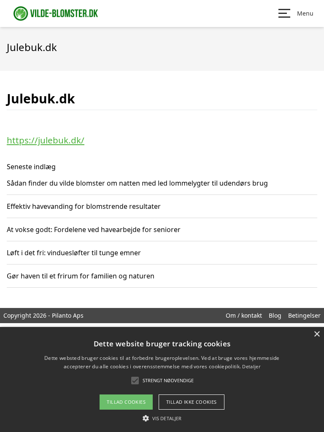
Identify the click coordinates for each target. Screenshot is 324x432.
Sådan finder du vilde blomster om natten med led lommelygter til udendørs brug (137, 183)
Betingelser (304, 315)
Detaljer (251, 366)
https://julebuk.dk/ (45, 140)
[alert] (162, 379)
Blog (275, 315)
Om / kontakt (244, 315)
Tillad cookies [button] (126, 402)
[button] (162, 418)
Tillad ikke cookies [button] (191, 402)
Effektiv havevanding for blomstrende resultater (84, 206)
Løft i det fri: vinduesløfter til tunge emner (74, 252)
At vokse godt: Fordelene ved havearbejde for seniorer (94, 229)
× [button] (316, 334)
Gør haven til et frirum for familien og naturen (80, 276)
